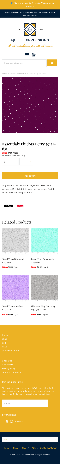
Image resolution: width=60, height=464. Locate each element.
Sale (4, 342)
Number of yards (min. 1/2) (13, 156)
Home (4, 73)
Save (21, 206)
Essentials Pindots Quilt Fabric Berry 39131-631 (28, 73)
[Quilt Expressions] (30, 35)
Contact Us (7, 364)
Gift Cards (7, 360)
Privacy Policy (8, 368)
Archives (18, 421)
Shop (4, 338)
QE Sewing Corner (11, 350)
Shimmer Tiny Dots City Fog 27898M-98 (43, 308)
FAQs (4, 346)
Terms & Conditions (11, 372)
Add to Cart (30, 175)
